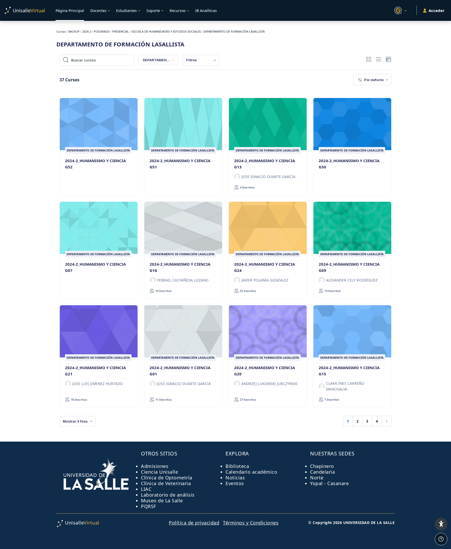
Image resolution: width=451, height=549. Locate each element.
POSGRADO (102, 31)
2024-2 (86, 31)
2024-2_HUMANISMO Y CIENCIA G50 (349, 163)
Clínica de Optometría (166, 477)
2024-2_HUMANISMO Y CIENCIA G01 (180, 370)
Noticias (235, 477)
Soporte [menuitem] (153, 10)
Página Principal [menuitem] (70, 10)
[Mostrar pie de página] (441, 539)
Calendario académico (251, 472)
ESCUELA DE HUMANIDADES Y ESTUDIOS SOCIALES (166, 31)
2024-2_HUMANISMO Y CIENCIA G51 (180, 163)
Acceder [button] (436, 10)
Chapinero (322, 466)
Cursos (61, 31)
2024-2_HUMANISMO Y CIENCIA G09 (349, 267)
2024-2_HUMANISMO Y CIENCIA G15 (349, 370)
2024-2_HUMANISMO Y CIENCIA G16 (180, 267)
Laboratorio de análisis (168, 495)
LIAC (146, 489)
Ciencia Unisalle (159, 472)
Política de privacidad (194, 523)
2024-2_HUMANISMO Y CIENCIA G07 (95, 267)
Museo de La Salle (162, 500)
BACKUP (74, 31)
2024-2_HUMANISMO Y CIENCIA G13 (264, 163)
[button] (399, 10)
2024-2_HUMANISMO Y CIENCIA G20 (264, 370)
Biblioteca (237, 466)
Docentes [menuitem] (98, 10)
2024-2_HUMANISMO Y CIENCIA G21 (95, 370)
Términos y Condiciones (250, 523)
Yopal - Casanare (329, 483)
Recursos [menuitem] (178, 10)
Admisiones (154, 466)
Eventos (234, 483)
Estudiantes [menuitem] (126, 10)
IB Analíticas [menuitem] (206, 10)
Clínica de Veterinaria (166, 483)
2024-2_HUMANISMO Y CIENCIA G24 (264, 267)
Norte (317, 477)
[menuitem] (201, 60)
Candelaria (322, 472)
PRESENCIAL (120, 31)
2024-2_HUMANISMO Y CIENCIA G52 (95, 163)
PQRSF (148, 506)
